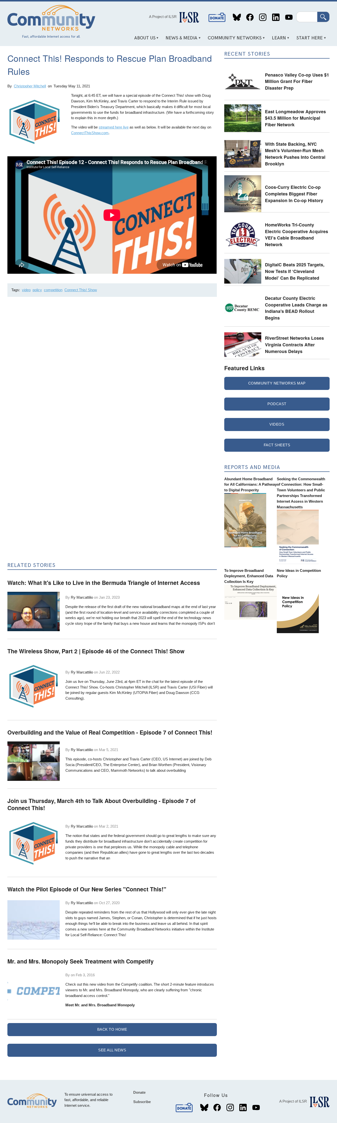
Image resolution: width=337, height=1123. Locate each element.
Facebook (249, 17)
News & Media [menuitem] (180, 39)
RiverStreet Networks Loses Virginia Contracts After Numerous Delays (294, 344)
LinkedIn (275, 17)
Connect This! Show (80, 290)
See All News (112, 1050)
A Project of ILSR (163, 17)
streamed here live (114, 127)
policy (37, 290)
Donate (217, 17)
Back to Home (112, 1029)
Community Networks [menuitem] (233, 39)
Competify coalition (136, 984)
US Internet (172, 759)
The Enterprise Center (121, 765)
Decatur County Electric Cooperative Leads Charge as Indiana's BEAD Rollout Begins (296, 308)
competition (53, 290)
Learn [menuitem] (277, 39)
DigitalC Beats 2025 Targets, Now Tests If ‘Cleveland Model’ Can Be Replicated (294, 271)
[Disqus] (112, 366)
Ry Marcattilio (82, 597)
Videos (276, 424)
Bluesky (237, 17)
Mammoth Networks (127, 770)
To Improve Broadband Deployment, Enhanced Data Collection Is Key (248, 576)
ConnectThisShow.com (90, 133)
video (26, 290)
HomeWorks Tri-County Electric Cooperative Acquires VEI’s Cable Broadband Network (296, 234)
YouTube (288, 17)
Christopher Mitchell (30, 86)
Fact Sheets (277, 445)
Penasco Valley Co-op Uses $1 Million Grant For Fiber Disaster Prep (297, 81)
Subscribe (142, 1102)
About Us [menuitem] (143, 39)
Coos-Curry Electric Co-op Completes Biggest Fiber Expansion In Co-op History (294, 193)
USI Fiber (198, 687)
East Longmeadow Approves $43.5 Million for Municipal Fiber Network (295, 118)
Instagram (262, 17)
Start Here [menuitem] (308, 39)
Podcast (276, 404)
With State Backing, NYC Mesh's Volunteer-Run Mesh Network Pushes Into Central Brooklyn (295, 154)
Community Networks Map (277, 383)
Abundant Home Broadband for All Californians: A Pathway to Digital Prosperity (250, 484)
